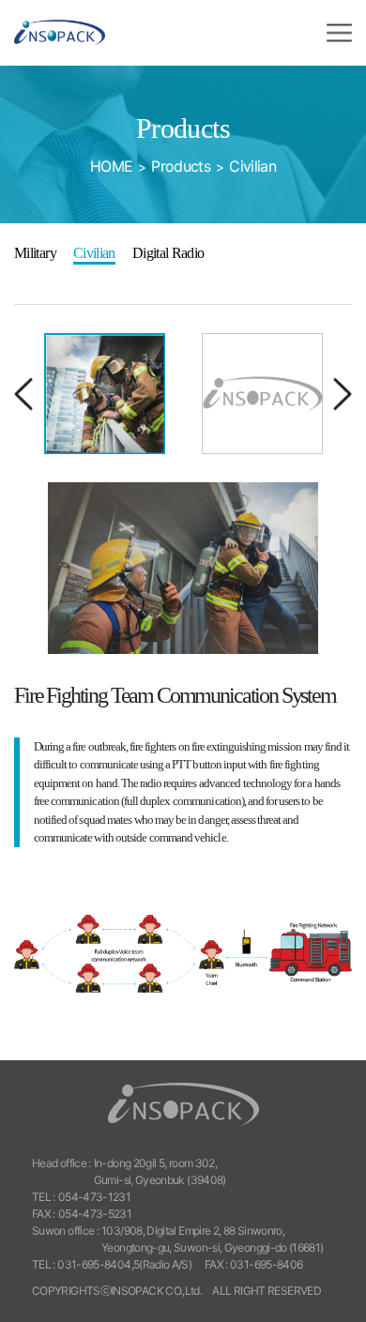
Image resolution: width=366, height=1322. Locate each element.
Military (35, 253)
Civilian (94, 253)
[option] (105, 393)
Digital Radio (168, 253)
